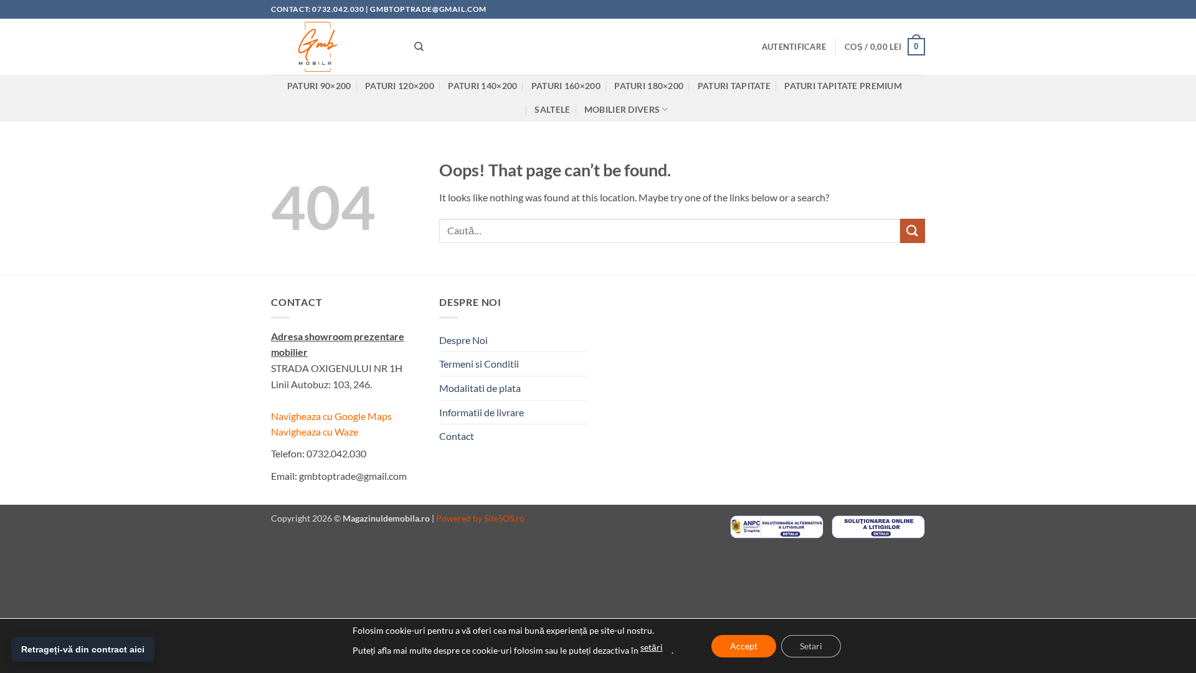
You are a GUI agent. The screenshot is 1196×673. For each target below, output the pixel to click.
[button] (794, 46)
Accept (743, 646)
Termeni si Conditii (479, 364)
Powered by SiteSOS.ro (480, 518)
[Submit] (912, 231)
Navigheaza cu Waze (314, 431)
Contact (456, 436)
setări (651, 647)
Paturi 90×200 (319, 85)
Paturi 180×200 (648, 85)
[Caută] (419, 47)
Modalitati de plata (480, 388)
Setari (811, 646)
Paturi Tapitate (734, 85)
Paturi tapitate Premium (843, 85)
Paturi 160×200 (565, 85)
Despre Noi (463, 340)
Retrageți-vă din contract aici (83, 649)
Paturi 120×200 (399, 85)
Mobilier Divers (622, 109)
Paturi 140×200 (482, 85)
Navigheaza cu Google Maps (331, 416)
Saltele (552, 109)
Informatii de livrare (481, 412)
